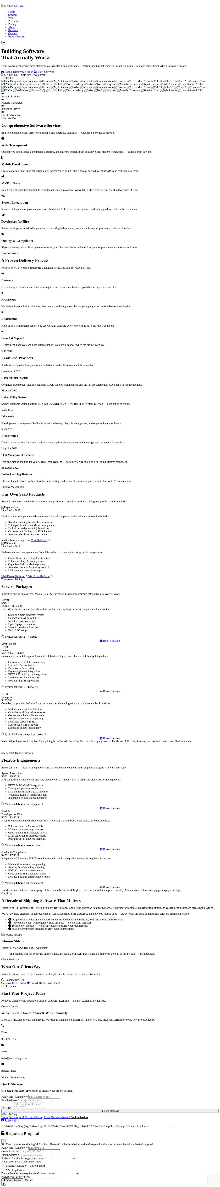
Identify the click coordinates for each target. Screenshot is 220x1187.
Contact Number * (11, 1151)
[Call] (6, 1120)
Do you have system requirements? (20, 1173)
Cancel (28, 1180)
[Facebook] (12, 1120)
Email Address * (10, 1100)
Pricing (12, 24)
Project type (7, 1176)
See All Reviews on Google (45, 983)
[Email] (2, 1120)
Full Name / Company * (14, 1096)
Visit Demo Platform (13, 576)
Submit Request (13, 1180)
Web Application (15, 1170)
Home (11, 11)
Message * (7, 1107)
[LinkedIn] (18, 1120)
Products (13, 21)
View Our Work (46, 71)
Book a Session (16, 36)
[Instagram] (15, 1120)
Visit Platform (39, 540)
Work (11, 17)
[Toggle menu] (3, 42)
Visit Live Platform (39, 576)
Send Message (111, 1111)
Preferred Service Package (15, 1158)
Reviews (13, 30)
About (11, 27)
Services (12, 14)
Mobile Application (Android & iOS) (26, 1165)
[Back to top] (3, 1184)
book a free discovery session (21, 1090)
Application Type (21, 1161)
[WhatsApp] (9, 1120)
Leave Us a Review (15, 983)
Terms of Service (159, 1126)
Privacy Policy (180, 1126)
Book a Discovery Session (19, 71)
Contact (12, 33)
